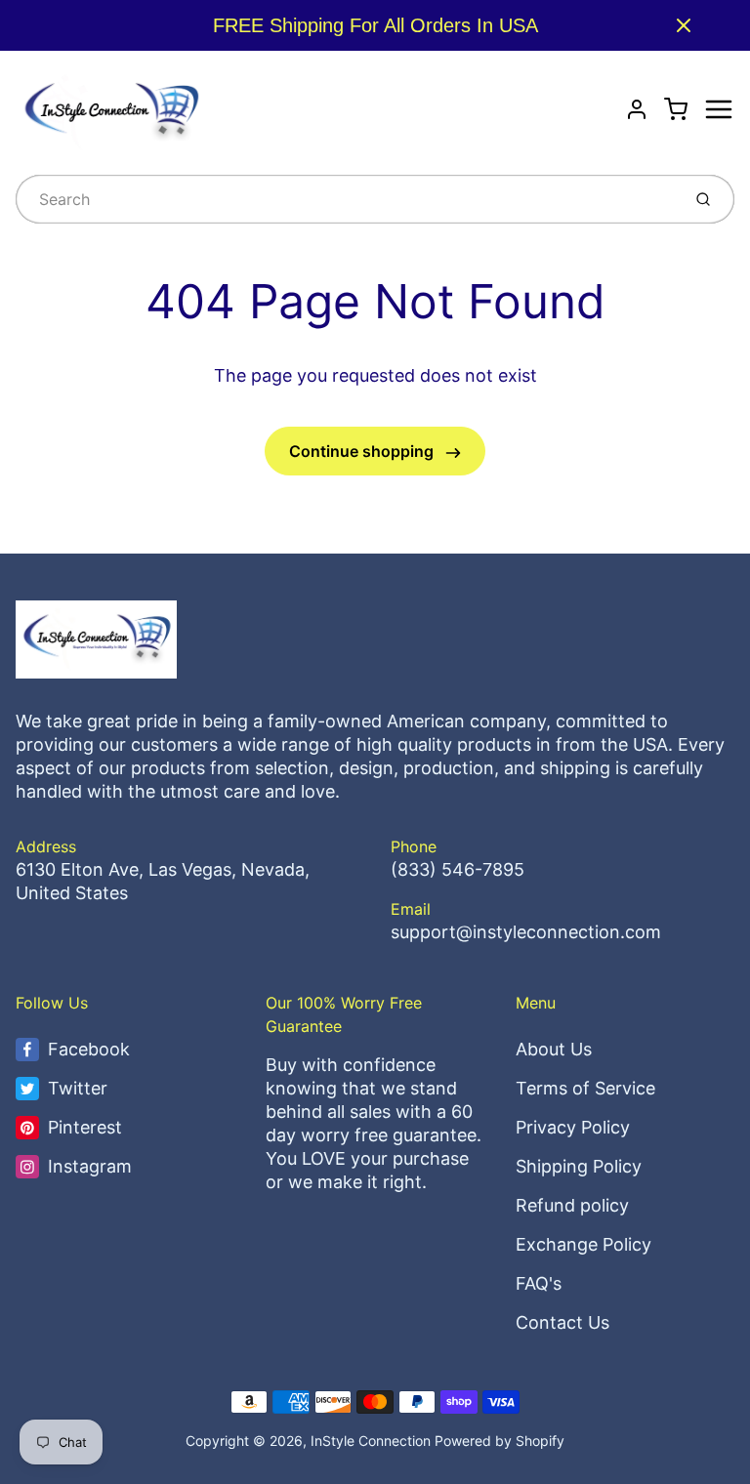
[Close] (683, 25)
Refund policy (572, 1205)
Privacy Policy (573, 1127)
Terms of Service (585, 1088)
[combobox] (346, 199)
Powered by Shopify (499, 1440)
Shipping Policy (579, 1166)
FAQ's (539, 1283)
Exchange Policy (583, 1244)
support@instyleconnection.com (526, 932)
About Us (554, 1049)
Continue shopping (363, 451)
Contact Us (562, 1322)
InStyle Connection (371, 1440)
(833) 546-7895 (457, 869)
